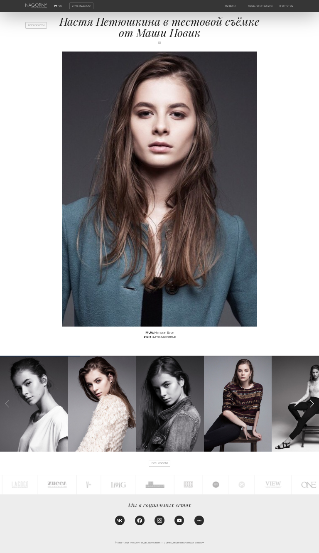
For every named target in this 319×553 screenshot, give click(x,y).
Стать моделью (81, 6)
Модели (230, 6)
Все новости (36, 25)
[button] (311, 403)
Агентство (286, 6)
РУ (55, 6)
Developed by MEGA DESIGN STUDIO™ (185, 543)
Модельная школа (260, 6)
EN (60, 6)
